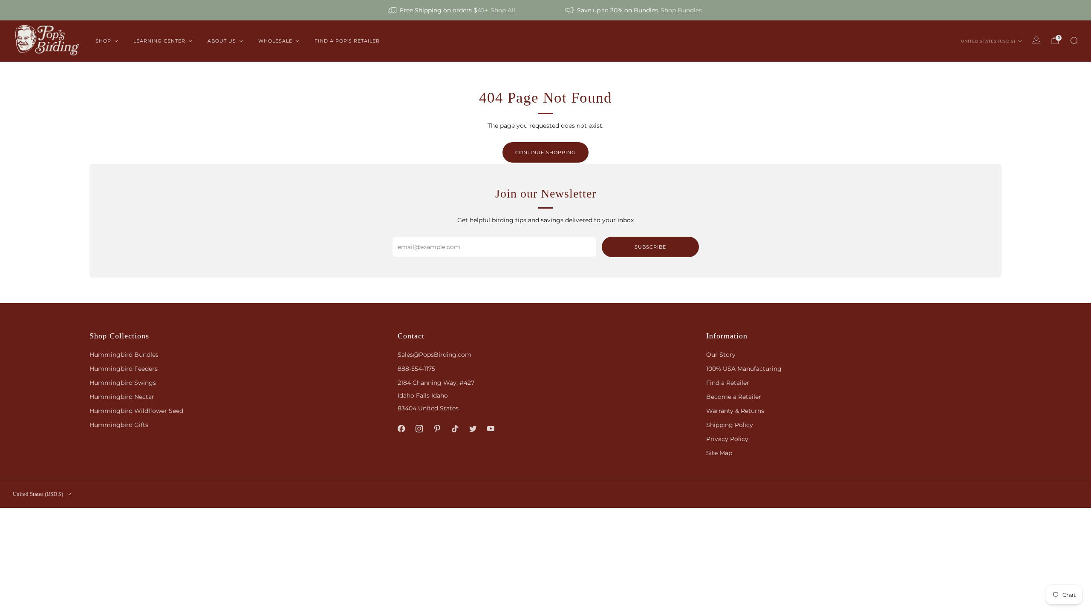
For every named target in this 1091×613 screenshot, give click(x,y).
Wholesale (275, 41)
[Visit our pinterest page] (437, 429)
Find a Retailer (727, 383)
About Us (222, 41)
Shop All (503, 10)
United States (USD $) (988, 41)
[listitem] (452, 10)
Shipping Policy (729, 425)
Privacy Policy (727, 439)
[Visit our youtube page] (491, 429)
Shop (103, 41)
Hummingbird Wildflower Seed (136, 411)
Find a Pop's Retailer (347, 41)
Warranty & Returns (735, 411)
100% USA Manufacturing (744, 368)
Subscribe (650, 247)
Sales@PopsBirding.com (434, 354)
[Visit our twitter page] (473, 429)
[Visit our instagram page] (419, 429)
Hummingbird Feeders (123, 368)
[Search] (1074, 40)
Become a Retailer (733, 397)
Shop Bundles (681, 10)
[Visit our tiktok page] (455, 429)
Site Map (719, 453)
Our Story (721, 354)
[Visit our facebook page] (401, 429)
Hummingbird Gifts (118, 425)
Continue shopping (545, 152)
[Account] (1036, 40)
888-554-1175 (416, 368)
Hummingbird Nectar (121, 397)
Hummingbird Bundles (124, 354)
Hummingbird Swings (122, 383)
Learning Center (159, 41)
